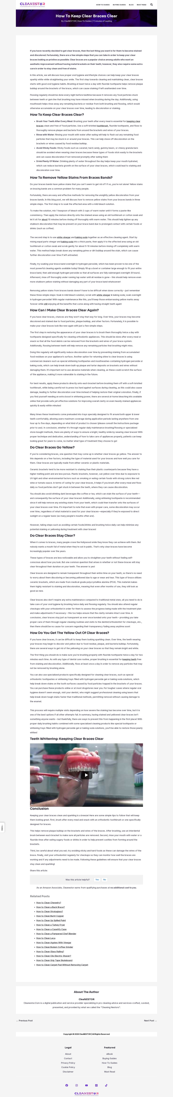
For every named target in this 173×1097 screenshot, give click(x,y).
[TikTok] (106, 1085)
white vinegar (63, 237)
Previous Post (24, 1020)
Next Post (150, 1020)
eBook (109, 1054)
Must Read (109, 1071)
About (68, 1054)
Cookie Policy (68, 1067)
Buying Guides (110, 1058)
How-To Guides (84, 21)
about (45, 219)
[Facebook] (67, 1085)
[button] (151, 4)
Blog (109, 1067)
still (45, 304)
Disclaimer (68, 1071)
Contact (68, 1058)
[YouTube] (86, 1085)
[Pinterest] (96, 1085)
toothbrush (102, 125)
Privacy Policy (68, 1063)
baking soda (81, 237)
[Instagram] (76, 1085)
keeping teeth (129, 659)
